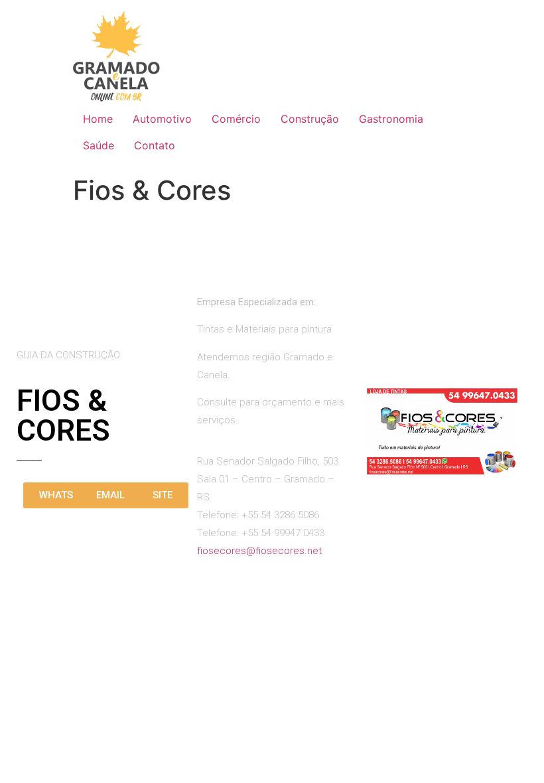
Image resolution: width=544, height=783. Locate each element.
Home (98, 118)
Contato (154, 145)
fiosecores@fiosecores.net (259, 551)
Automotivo (162, 118)
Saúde (98, 145)
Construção (310, 118)
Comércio (236, 118)
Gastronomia (391, 118)
